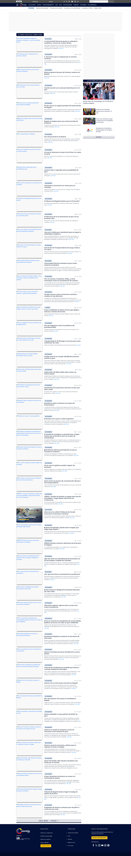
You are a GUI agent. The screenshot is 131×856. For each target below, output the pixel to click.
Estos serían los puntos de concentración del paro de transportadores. (62, 482)
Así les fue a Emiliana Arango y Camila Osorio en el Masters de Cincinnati (104, 120)
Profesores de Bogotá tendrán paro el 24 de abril (61, 201)
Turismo (47, 307)
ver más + (99, 137)
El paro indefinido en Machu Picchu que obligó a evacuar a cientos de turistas (61, 311)
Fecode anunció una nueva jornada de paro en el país (62, 89)
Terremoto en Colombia (56, 8)
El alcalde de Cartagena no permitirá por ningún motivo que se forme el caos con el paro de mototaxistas (61, 436)
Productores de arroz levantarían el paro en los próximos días (61, 217)
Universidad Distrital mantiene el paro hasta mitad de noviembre (60, 264)
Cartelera (51, 1)
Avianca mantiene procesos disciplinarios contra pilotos (62, 653)
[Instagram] (69, 1)
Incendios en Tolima (87, 8)
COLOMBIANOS (91, 5)
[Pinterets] (108, 844)
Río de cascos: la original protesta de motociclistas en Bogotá (62, 106)
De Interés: (31, 8)
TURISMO (76, 5)
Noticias (19, 1)
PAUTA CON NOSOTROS (99, 838)
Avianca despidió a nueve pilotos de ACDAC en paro (61, 715)
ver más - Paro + (49, 820)
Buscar (111, 1)
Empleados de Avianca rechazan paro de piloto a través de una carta (61, 808)
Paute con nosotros (45, 839)
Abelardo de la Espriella (42, 8)
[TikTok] (77, 1)
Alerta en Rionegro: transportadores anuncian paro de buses (60, 345)
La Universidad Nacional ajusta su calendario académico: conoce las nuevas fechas (60, 42)
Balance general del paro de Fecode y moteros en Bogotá (62, 73)
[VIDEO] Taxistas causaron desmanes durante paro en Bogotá (62, 544)
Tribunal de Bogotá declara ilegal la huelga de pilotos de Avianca (61, 793)
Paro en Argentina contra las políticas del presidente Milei (59, 326)
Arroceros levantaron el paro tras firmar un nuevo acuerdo (62, 153)
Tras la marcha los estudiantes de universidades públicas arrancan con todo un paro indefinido (62, 622)
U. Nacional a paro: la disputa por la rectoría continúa (60, 58)
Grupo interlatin (44, 842)
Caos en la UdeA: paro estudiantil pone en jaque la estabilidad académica (62, 233)
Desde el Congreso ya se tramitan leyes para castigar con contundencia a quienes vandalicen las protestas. (62, 470)
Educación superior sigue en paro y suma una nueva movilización (61, 606)
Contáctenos (45, 846)
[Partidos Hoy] (75, 1)
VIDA (60, 5)
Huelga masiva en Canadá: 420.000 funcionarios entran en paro (61, 357)
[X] (66, 1)
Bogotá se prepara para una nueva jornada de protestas (61, 122)
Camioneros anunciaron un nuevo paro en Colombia (59, 186)
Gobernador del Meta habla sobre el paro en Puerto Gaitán (60, 373)
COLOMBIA (83, 5)
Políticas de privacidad (46, 836)
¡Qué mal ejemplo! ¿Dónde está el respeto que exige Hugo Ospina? (61, 528)
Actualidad (48, 54)
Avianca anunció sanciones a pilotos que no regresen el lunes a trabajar (60, 746)
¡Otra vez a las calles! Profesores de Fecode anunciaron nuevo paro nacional (59, 513)
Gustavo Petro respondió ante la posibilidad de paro (61, 171)
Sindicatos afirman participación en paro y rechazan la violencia (60, 451)
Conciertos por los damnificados (72, 8)
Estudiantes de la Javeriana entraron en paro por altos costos (62, 388)
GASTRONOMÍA (67, 5)
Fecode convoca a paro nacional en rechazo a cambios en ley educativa (60, 295)
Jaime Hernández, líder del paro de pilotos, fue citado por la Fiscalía (61, 762)
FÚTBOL (39, 5)
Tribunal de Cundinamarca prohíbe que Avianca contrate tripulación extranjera (61, 668)
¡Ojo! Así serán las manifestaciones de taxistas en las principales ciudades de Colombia (62, 559)
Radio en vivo (71, 842)
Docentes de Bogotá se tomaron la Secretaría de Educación (61, 637)
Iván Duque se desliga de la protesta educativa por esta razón (62, 590)
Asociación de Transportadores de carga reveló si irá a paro (62, 248)
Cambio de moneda (73, 832)
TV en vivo (70, 845)
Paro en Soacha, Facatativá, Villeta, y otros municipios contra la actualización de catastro (61, 280)
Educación (48, 38)
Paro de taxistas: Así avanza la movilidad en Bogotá (60, 699)
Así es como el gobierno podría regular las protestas (59, 466)
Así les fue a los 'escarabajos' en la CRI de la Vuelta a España (98, 102)
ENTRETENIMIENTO (48, 5)
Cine (69, 836)
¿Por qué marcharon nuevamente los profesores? (62, 574)
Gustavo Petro (98, 8)
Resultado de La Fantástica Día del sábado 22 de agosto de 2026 (104, 129)
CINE (56, 5)
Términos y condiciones (46, 833)
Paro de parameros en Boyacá (55, 137)
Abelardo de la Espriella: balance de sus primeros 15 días (104, 111)
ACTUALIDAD (32, 5)
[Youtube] (72, 1)
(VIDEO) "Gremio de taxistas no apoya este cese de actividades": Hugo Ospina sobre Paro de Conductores (62, 498)
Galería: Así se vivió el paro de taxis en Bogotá (61, 683)
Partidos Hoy (35, 1)
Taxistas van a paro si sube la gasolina (59, 419)
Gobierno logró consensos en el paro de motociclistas (59, 404)
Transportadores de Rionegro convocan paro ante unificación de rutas (62, 342)
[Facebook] (64, 1)
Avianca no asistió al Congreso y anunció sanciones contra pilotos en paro (59, 730)
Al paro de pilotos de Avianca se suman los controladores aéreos (59, 777)
